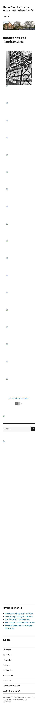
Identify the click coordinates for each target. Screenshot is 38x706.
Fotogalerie (8, 675)
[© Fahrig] (19, 179)
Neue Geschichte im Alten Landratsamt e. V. (18, 9)
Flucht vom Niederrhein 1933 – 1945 (20, 622)
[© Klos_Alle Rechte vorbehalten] (19, 334)
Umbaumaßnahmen (11, 686)
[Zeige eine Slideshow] (19, 398)
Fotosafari (7, 681)
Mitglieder (7, 660)
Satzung (6, 665)
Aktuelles (7, 655)
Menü (6, 16)
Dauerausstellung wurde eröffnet (19, 614)
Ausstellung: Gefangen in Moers (18, 616)
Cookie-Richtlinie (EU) (12, 691)
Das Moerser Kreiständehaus (17, 619)
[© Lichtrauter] (19, 59)
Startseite (7, 650)
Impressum (8, 670)
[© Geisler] (19, 248)
